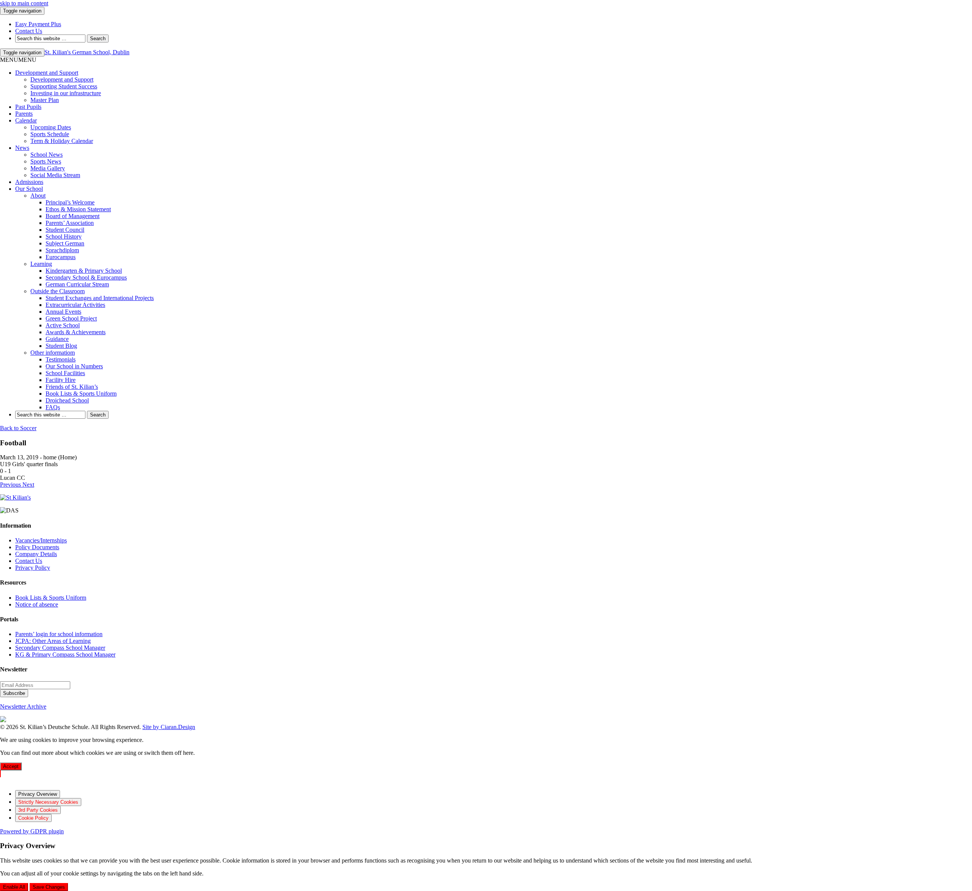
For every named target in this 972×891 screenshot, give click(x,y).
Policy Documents (37, 547)
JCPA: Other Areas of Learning (53, 641)
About (38, 195)
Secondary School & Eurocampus (86, 277)
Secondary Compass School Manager (60, 647)
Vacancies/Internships (41, 540)
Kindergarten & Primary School (84, 270)
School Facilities (65, 373)
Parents (24, 113)
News (22, 148)
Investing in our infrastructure (65, 93)
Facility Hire (61, 380)
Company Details (36, 554)
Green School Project (71, 318)
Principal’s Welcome (70, 202)
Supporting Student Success (63, 86)
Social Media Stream (55, 175)
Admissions (29, 182)
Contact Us (28, 561)
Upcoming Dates (50, 127)
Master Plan (44, 100)
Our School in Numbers (74, 366)
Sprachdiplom (62, 250)
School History (64, 236)
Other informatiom (52, 352)
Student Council (65, 229)
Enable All (14, 887)
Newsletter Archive (23, 706)
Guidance (57, 339)
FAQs (53, 407)
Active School (63, 325)
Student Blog (61, 346)
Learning (41, 264)
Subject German (65, 243)
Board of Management (72, 216)
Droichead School (67, 400)
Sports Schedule (49, 134)
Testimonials (61, 359)
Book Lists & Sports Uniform (81, 393)
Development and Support (46, 72)
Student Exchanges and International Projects (100, 298)
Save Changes (49, 887)
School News (46, 154)
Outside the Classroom (57, 291)
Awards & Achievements (76, 332)
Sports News (45, 161)
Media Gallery (47, 168)
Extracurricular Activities (75, 305)
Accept (11, 766)
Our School (29, 188)
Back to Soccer (18, 428)
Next (28, 484)
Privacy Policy (32, 567)
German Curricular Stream (77, 284)
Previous (11, 484)
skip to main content (24, 3)
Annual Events (63, 311)
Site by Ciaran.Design (168, 727)
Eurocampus (61, 257)
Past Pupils (28, 107)
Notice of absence (36, 604)
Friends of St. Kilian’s (72, 386)
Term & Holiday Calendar (61, 141)
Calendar (26, 120)
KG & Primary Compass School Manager (65, 654)
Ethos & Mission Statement (78, 209)
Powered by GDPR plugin (32, 831)
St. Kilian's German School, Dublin (86, 52)
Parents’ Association (70, 223)
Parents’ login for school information (59, 634)
